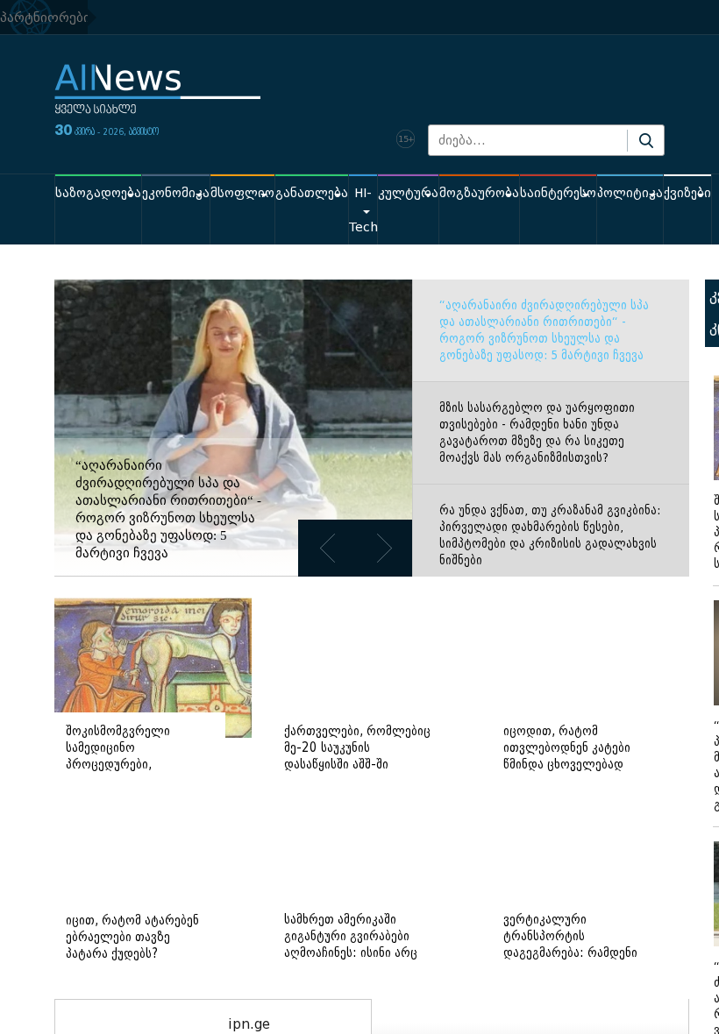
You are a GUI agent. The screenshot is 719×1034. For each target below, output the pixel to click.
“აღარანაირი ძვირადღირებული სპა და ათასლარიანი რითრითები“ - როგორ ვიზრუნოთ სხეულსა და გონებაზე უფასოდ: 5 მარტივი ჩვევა (544, 330)
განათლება (311, 193)
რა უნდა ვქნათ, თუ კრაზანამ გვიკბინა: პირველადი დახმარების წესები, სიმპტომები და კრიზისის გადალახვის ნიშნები (549, 535)
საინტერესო (558, 193)
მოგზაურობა (479, 193)
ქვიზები (687, 193)
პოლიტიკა (630, 193)
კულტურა (408, 193)
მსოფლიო (242, 193)
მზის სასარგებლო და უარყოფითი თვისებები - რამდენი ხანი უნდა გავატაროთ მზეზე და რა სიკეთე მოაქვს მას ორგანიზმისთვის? (537, 432)
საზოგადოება (98, 193)
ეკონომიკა (176, 193)
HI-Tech (363, 210)
